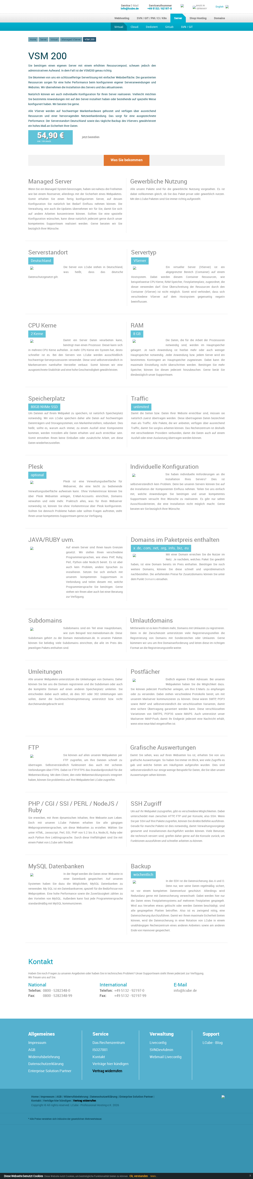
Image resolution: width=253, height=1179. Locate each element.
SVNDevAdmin (161, 1049)
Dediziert (152, 27)
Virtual (118, 27)
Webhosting (121, 18)
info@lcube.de (130, 8)
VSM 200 (89, 39)
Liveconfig (158, 1042)
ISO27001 (100, 1049)
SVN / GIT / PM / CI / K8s (152, 18)
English (220, 6)
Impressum (37, 1042)
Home (33, 39)
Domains (219, 18)
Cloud (134, 27)
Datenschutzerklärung (45, 1063)
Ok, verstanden (138, 1176)
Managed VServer (71, 39)
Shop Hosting (198, 18)
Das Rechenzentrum (109, 1042)
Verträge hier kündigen (110, 1063)
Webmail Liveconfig (165, 1056)
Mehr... (154, 1176)
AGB (31, 1049)
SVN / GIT (187, 27)
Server (178, 18)
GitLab (169, 27)
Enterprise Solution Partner (49, 1070)
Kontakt (99, 1056)
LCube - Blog (213, 1042)
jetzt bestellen (90, 137)
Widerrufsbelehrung (44, 1056)
